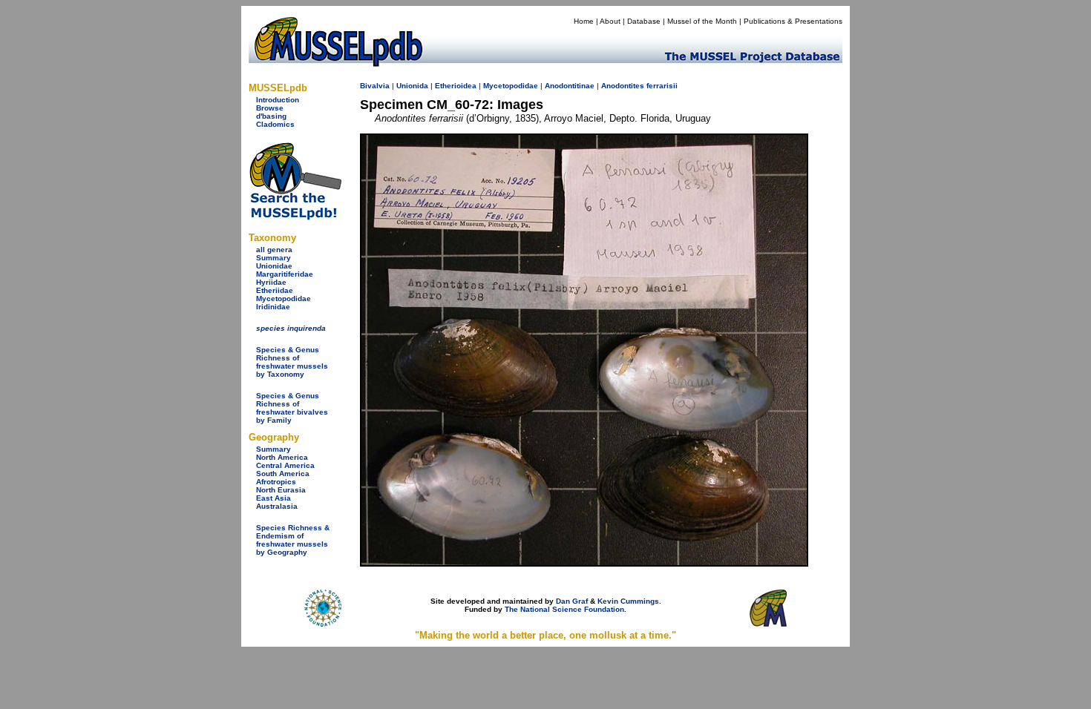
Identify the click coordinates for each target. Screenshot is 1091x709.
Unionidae (274, 266)
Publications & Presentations (793, 21)
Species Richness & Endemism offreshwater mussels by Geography (293, 540)
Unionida (412, 86)
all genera (274, 249)
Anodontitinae (569, 86)
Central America (285, 465)
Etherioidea (455, 86)
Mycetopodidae (283, 298)
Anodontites (622, 86)
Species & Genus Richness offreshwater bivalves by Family (292, 408)
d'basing (271, 116)
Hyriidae (271, 282)
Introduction (277, 100)
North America (282, 457)
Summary (273, 258)
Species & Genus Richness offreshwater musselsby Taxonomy (292, 362)
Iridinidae (273, 307)
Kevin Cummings (628, 601)
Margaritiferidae (284, 274)
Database (644, 21)
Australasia (277, 506)
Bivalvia (375, 86)
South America (282, 473)
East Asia (273, 498)
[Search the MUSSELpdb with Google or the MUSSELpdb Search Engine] (295, 217)
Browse (270, 108)
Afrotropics (276, 482)
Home (584, 21)
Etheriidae (274, 290)
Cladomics (275, 124)
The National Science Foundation (564, 609)
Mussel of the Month (702, 21)
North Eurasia (281, 490)
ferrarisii (662, 86)
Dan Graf (572, 601)
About (610, 21)
